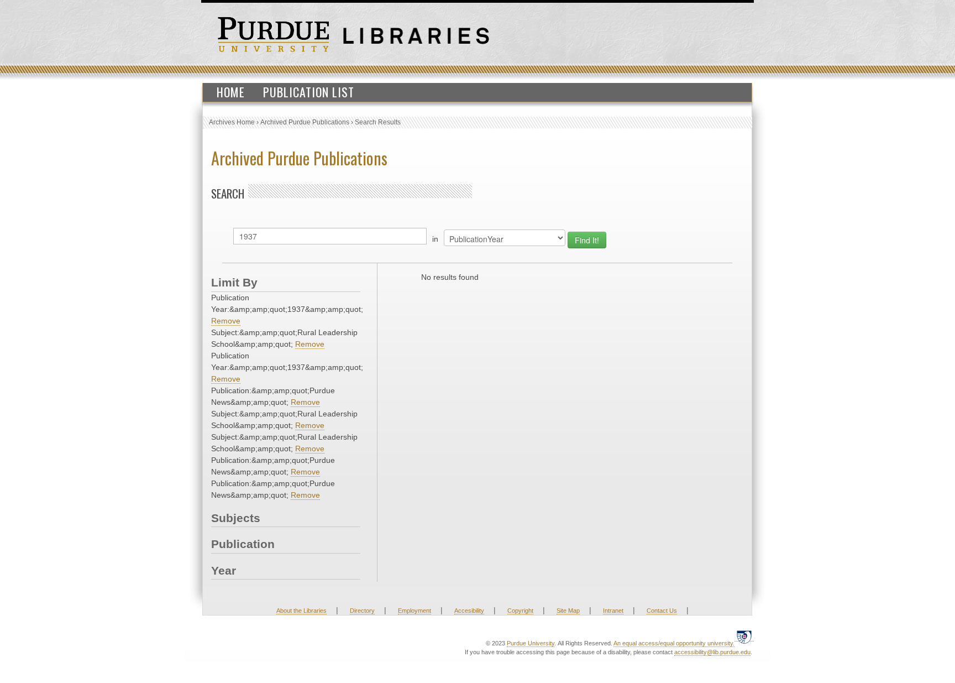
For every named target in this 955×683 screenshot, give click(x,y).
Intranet (613, 610)
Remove (225, 320)
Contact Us (662, 610)
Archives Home (232, 122)
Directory (362, 610)
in (435, 238)
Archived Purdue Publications (304, 122)
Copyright (520, 610)
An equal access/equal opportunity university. (673, 643)
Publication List (308, 92)
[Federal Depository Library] (744, 637)
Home (231, 92)
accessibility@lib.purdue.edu (712, 652)
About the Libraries (301, 610)
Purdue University (530, 643)
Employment (414, 610)
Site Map (568, 610)
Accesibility (469, 610)
